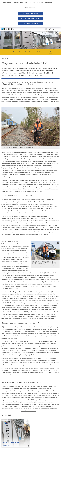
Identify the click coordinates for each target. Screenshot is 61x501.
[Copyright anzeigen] (59, 47)
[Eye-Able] (49, 29)
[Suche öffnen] (54, 29)
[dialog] (30, 13)
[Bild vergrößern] (30, 126)
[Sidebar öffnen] (58, 29)
